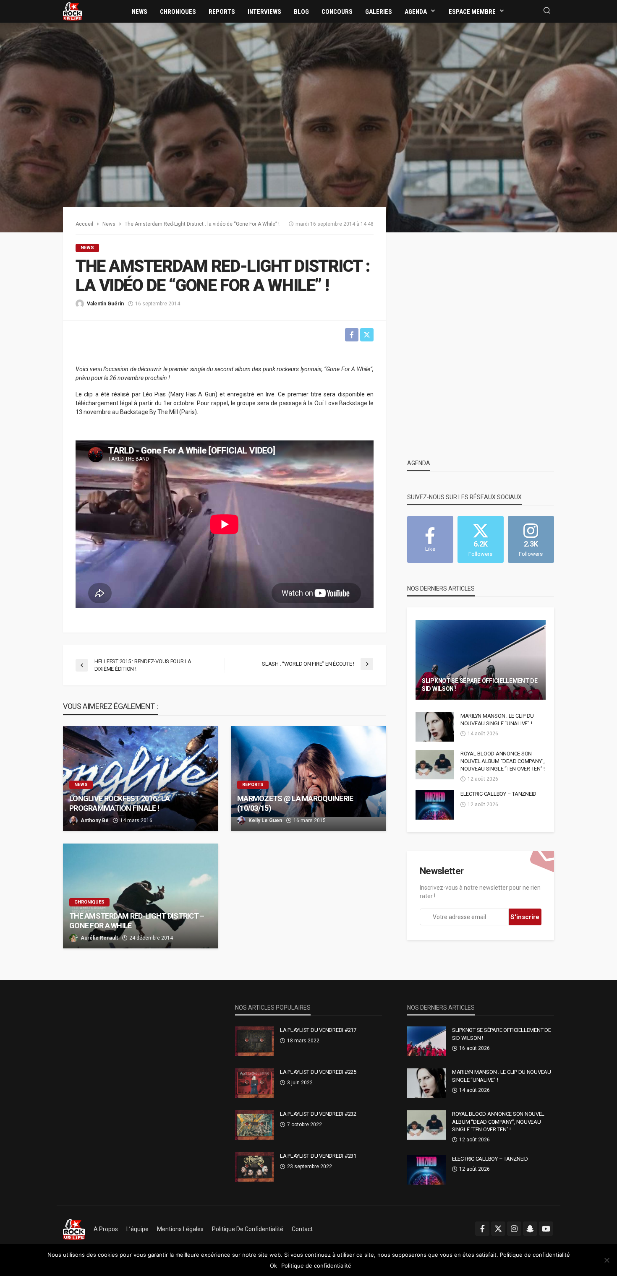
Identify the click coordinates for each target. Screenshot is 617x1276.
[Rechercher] (547, 11)
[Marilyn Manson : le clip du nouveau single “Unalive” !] (435, 727)
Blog (301, 12)
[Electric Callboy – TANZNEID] (435, 805)
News (139, 12)
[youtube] (546, 1228)
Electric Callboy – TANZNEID (498, 794)
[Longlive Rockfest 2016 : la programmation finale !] (140, 778)
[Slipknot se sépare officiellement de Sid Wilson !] (481, 660)
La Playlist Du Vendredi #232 (318, 1114)
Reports (222, 12)
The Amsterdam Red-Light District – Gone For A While (136, 920)
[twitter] (498, 1228)
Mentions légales (180, 1229)
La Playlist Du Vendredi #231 (318, 1156)
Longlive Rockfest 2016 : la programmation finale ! (119, 803)
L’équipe (137, 1229)
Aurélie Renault (99, 938)
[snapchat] (530, 1228)
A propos (106, 1229)
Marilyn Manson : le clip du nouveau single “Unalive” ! (497, 720)
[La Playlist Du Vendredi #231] (254, 1167)
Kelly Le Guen (265, 820)
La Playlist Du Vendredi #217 (318, 1030)
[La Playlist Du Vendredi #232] (254, 1125)
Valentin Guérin (105, 304)
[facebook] (482, 1228)
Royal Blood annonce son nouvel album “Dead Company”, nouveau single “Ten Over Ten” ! (502, 761)
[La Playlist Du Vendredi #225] (254, 1083)
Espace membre (472, 12)
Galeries (378, 12)
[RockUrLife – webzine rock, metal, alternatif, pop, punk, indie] (74, 1229)
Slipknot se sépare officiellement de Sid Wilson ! (480, 685)
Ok (273, 1265)
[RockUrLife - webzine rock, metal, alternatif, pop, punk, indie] (72, 11)
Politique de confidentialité (247, 1229)
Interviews (264, 12)
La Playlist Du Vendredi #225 (318, 1072)
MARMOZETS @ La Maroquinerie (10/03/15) (295, 803)
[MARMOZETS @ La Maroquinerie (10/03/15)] (308, 778)
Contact (302, 1229)
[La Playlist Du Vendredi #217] (254, 1041)
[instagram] (514, 1228)
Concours (337, 12)
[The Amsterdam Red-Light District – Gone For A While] (140, 896)
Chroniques (178, 12)
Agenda (416, 12)
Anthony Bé (95, 820)
